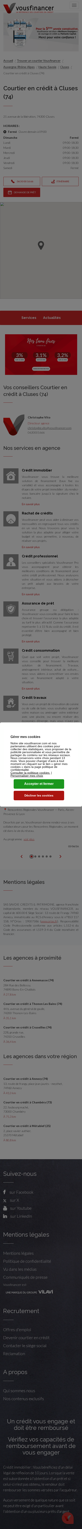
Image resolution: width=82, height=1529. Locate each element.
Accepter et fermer (39, 784)
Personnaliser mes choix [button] (27, 775)
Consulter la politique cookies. (30, 772)
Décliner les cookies (38, 795)
